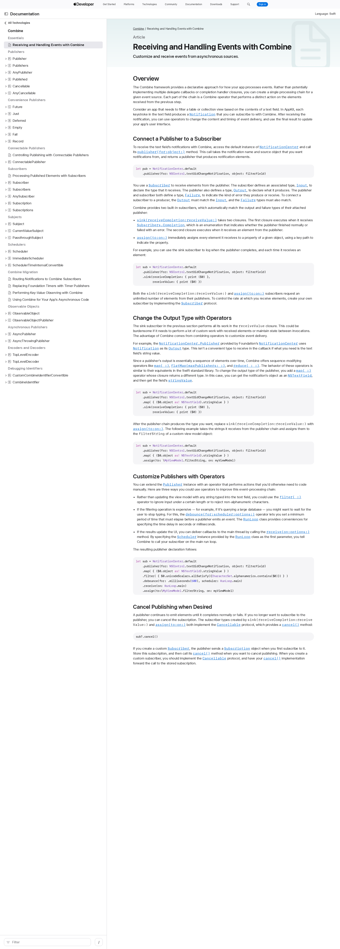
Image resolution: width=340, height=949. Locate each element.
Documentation (24, 13)
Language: (321, 13)
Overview (146, 78)
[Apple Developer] (84, 4)
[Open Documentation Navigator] (6, 14)
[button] (249, 4)
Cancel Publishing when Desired (172, 607)
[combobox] (49, 942)
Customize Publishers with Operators (179, 476)
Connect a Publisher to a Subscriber (177, 139)
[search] (47, 942)
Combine (138, 28)
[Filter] (49, 942)
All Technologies (19, 22)
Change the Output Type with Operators (182, 318)
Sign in (262, 4)
